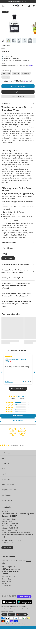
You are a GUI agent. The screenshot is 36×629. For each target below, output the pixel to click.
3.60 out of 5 (23, 396)
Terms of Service (14, 606)
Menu (3, 6)
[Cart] (33, 6)
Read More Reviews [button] (18, 389)
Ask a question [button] (18, 420)
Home (3, 48)
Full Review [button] (9, 382)
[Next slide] (34, 372)
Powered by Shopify (6, 623)
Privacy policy (14, 608)
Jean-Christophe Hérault (19, 216)
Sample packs (6, 495)
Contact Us (5, 463)
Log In (3, 458)
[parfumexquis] (18, 6)
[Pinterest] (10, 596)
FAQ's (3, 469)
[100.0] (22, 431)
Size (6, 70)
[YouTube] (15, 596)
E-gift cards (5, 453)
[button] (18, 81)
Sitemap (11, 611)
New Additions (6, 500)
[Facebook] (7, 596)
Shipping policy (5, 608)
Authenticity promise (23, 608)
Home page (5, 479)
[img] (9, 357)
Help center (8, 258)
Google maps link (7, 547)
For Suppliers (4, 611)
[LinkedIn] (13, 596)
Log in (4, 614)
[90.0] (12, 431)
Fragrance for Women (9, 490)
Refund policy (22, 606)
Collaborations (5, 606)
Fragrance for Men (7, 484)
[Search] (28, 6)
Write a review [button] (18, 416)
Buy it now (18, 92)
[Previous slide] (1, 372)
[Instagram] (5, 596)
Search (3, 474)
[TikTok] (2, 596)
